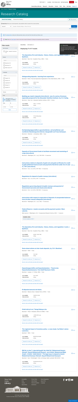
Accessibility (24, 379)
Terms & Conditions (35, 382)
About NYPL (43, 381)
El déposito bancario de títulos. (32, 289)
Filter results (5, 45)
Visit (61, 6)
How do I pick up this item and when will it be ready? (32, 70)
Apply (10, 109)
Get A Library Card (56, 2)
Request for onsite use (27, 67)
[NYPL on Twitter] (66, 380)
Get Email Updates (64, 2)
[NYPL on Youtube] (72, 380)
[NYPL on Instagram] (69, 380)
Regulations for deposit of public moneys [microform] (39, 176)
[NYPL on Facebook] (64, 380)
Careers (23, 382)
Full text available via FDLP (28, 218)
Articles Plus (9, 35)
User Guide (13, 39)
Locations (49, 2)
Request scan (37, 67)
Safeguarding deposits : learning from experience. (38, 76)
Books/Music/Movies (36, 6)
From (4, 103)
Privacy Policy (34, 379)
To (10, 103)
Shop (76, 2)
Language (43, 382)
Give (64, 6)
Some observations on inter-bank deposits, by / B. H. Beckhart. (42, 248)
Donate (71, 2)
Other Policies (34, 381)
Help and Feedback (73, 400)
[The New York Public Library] (6, 4)
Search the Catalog (6, 19)
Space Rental (24, 384)
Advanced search (73, 28)
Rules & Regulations (45, 379)
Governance (33, 384)
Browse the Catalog (18, 19)
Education (51, 6)
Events (56, 6)
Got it (76, 52)
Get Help (69, 6)
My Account (42, 2)
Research (45, 6)
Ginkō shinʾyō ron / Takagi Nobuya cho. (34, 309)
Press (23, 381)
